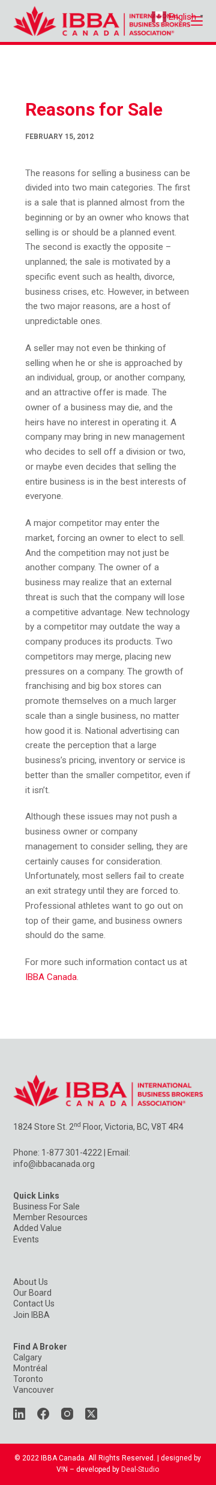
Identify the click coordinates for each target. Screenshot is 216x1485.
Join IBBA (31, 1315)
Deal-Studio (140, 1469)
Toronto (28, 1379)
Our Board (32, 1293)
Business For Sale (46, 1206)
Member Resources (50, 1217)
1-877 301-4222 (71, 1152)
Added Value (37, 1228)
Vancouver (33, 1390)
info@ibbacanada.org (54, 1164)
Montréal (30, 1368)
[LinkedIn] (19, 1414)
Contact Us (34, 1303)
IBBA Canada (51, 977)
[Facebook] (43, 1414)
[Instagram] (67, 1414)
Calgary (27, 1357)
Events (26, 1239)
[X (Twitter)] (91, 1414)
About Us (30, 1282)
